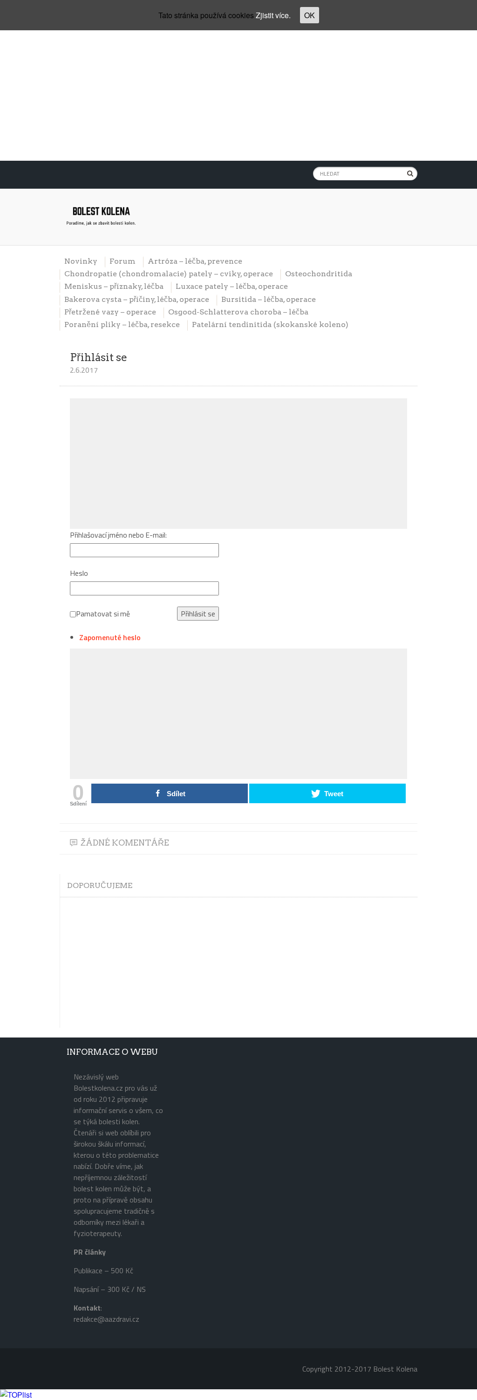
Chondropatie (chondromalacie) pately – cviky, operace (168, 273)
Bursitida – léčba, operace (268, 299)
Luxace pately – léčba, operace (232, 286)
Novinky (80, 261)
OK (309, 15)
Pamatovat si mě (103, 613)
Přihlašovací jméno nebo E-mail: (118, 535)
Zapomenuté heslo (110, 637)
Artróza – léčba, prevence (195, 261)
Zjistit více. (273, 15)
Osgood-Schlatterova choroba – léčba (238, 311)
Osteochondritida (318, 273)
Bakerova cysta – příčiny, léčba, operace (136, 299)
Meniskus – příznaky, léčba (114, 286)
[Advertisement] (238, 95)
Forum (122, 261)
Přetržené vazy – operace (110, 311)
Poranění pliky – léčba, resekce (122, 324)
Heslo (79, 573)
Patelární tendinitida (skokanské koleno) (270, 324)
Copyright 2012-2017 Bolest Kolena (359, 1368)
